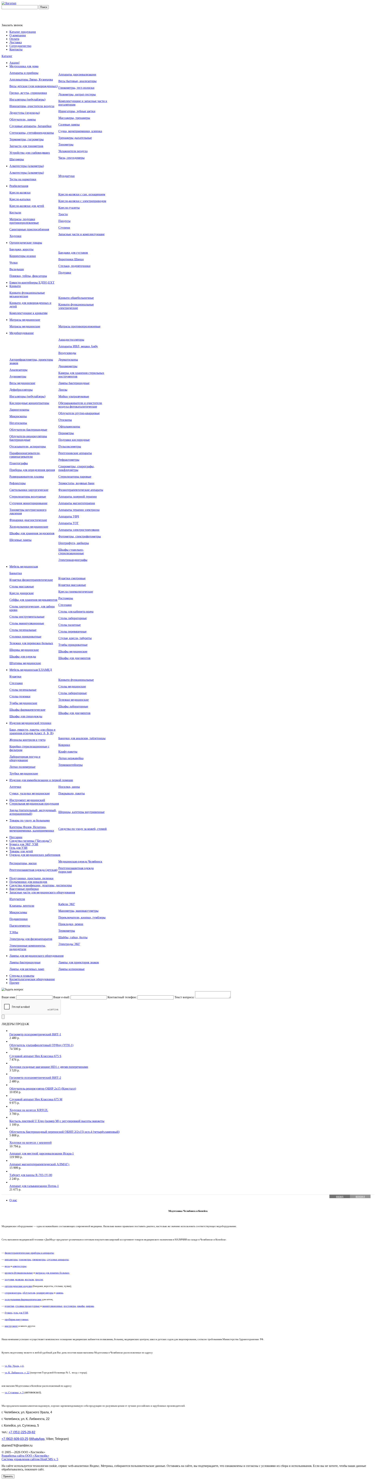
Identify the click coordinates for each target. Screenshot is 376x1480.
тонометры (25, 1259)
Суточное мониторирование (28, 503)
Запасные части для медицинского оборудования (42, 892)
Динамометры (67, 366)
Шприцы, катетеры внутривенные (81, 812)
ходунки (9, 1279)
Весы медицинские (22, 383)
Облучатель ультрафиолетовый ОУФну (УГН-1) (41, 1045)
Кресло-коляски (20, 192)
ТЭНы (13, 932)
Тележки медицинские (73, 699)
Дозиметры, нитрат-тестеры (77, 94)
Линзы (62, 389)
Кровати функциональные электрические (76, 306)
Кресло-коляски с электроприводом (82, 201)
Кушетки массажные (72, 585)
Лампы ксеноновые (71, 969)
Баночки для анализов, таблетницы (82, 738)
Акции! (14, 62)
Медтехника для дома (23, 66)
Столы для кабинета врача (75, 611)
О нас (13, 1200)
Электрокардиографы (72, 560)
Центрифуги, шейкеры (73, 543)
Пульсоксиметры (69, 446)
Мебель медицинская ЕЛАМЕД (30, 669)
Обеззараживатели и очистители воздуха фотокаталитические (80, 404)
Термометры (66, 930)
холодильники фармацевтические (23, 1299)
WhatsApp (37, 1438)
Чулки (13, 262)
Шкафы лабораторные (73, 706)
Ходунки (15, 236)
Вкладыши (16, 269)
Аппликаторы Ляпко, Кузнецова (31, 79)
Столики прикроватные (25, 636)
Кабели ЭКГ (66, 904)
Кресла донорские (21, 593)
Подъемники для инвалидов (28, 881)
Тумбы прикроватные (73, 644)
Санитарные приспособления (29, 229)
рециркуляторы (44, 1292)
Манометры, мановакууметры (78, 910)
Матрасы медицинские (24, 319)
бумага (8, 1312)
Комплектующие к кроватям (28, 313)
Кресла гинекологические (75, 591)
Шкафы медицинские (72, 651)
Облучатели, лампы (22, 119)
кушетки (9, 1306)
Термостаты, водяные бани (76, 483)
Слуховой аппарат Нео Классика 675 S (35, 1056)
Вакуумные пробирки (24, 889)
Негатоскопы (18, 423)
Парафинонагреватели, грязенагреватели (24, 454)
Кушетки (15, 676)
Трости (63, 214)
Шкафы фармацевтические (27, 709)
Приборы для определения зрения (32, 470)
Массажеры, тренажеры (74, 118)
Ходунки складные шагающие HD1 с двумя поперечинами (48, 1066)
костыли (29, 1279)
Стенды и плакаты (21, 975)
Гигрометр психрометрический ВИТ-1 (35, 1034)
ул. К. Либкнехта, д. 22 (17, 1372)
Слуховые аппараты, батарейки (30, 126)
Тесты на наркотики (22, 179)
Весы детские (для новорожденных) (33, 86)
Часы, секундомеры (71, 157)
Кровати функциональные (76, 679)
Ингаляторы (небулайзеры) (27, 99)
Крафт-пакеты (67, 751)
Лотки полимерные (22, 766)
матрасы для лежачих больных (52, 1272)
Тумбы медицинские (23, 703)
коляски (19, 1279)
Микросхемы (18, 912)
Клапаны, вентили (21, 905)
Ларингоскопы (19, 409)
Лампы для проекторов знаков (78, 962)
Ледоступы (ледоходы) (24, 112)
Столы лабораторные (72, 618)
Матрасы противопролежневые (79, 326)
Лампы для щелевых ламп (26, 969)
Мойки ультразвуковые (73, 396)
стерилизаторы (13, 1292)
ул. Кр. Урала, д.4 (14, 1365)
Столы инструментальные (26, 616)
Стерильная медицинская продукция (34, 803)
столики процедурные (27, 1306)
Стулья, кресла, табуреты (75, 638)
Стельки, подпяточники (74, 266)
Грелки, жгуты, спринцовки (28, 92)
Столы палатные (69, 624)
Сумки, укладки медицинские (29, 793)
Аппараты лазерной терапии (77, 496)
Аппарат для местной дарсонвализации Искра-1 (41, 1153)
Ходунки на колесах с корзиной (30, 1142)
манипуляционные (52, 1306)
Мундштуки (66, 176)
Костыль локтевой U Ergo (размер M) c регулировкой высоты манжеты (56, 1121)
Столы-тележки (19, 696)
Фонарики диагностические (28, 520)
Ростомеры (65, 598)
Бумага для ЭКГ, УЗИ (23, 844)
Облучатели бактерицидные (28, 429)
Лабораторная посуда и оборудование (24, 758)
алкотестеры (19, 1266)
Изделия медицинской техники (30, 723)
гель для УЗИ (21, 1312)
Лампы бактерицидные (73, 383)
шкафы (81, 1306)
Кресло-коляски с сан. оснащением (81, 194)
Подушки (64, 272)
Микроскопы (18, 416)
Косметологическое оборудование (32, 979)
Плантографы (18, 463)
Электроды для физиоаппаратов (30, 939)
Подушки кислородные (74, 439)
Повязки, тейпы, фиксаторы (28, 276)
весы (7, 1266)
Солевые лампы (69, 124)
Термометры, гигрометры (26, 139)
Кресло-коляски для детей (26, 206)
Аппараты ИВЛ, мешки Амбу (78, 346)
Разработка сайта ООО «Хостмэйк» (25, 1455)
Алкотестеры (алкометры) (26, 166)
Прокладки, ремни (70, 924)
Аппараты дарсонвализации (77, 74)
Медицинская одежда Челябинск (80, 861)
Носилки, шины (69, 786)
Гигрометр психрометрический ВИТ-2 (35, 1077)
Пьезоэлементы (19, 925)
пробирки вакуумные (16, 1319)
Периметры (66, 433)
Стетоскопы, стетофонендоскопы (31, 132)
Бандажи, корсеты (21, 249)
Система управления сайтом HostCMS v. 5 (30, 1459)
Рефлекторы (17, 483)
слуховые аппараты (58, 1259)
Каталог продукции (22, 31)
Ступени (64, 227)
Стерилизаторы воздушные (27, 496)
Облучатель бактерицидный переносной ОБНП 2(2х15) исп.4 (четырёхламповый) (64, 1131)
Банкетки (15, 573)
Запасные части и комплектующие (81, 234)
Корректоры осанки (22, 256)
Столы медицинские (72, 686)
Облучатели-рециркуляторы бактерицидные (28, 438)
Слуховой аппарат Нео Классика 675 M (35, 1099)
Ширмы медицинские (24, 649)
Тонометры (65, 144)
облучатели (29, 1292)
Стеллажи (65, 605)
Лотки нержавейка (70, 758)
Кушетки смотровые (72, 578)
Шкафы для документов (74, 658)
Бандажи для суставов (73, 252)
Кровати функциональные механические (27, 294)
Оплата (14, 38)
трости (39, 1279)
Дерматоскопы (68, 359)
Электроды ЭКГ (69, 944)
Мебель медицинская (23, 566)
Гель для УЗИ (18, 847)
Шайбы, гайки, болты (73, 937)
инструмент (11, 1326)
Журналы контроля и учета (27, 739)
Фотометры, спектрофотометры (79, 536)
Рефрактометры (68, 459)
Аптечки (15, 786)
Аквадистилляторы (71, 339)
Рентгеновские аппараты (75, 453)
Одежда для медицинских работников (34, 854)
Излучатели (17, 899)
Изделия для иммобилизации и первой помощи (41, 780)
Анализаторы (18, 369)
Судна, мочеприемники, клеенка (80, 131)
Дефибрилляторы (21, 389)
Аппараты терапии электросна (78, 509)
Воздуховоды (67, 353)
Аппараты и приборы (23, 73)
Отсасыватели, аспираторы (27, 446)
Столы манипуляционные (26, 623)
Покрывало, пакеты (71, 793)
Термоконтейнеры (70, 765)
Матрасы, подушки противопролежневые (24, 220)
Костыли (15, 212)
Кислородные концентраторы (29, 403)
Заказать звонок (12, 25)
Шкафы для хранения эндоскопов (31, 533)
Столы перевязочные (72, 631)
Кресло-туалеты (69, 207)
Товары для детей (21, 851)
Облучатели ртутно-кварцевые (79, 413)
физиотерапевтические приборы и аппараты (29, 1252)
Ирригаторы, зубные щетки (76, 111)
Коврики (64, 745)
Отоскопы (65, 419)
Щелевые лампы (20, 540)
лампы (59, 1292)
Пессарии (15, 837)
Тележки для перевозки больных (31, 643)
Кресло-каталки (20, 199)
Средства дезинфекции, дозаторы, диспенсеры (40, 885)
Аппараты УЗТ (68, 523)
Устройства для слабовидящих (29, 152)
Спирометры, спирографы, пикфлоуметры (76, 468)
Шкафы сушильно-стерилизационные (71, 551)
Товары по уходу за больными (29, 820)
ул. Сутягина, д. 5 (14, 1392)
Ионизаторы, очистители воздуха (31, 106)
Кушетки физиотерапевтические (31, 579)
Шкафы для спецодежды (25, 716)
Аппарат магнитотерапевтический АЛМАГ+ (39, 1164)
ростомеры (70, 1306)
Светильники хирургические (28, 490)
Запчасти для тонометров (26, 146)
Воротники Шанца (71, 259)
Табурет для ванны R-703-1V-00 (30, 1175)
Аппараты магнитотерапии (76, 503)
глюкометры (39, 1259)
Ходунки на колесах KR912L (28, 1110)
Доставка (15, 42)
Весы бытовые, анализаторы (77, 81)
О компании (17, 35)
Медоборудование (21, 333)
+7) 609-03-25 (15, 1438)
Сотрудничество (20, 46)
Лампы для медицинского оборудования (36, 955)
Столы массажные (21, 586)
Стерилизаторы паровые (74, 476)
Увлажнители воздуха (73, 151)
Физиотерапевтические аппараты (80, 490)
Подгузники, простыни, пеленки (31, 878)
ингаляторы (11, 1259)
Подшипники (18, 919)
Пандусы (64, 221)
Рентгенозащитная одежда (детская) (33, 870)
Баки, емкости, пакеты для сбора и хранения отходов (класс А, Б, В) (32, 731)
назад (339, 1196)
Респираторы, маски (23, 863)
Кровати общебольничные (76, 297)
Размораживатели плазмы (26, 476)
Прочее (14, 982)
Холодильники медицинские (28, 526)
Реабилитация (18, 186)
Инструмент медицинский (27, 800)
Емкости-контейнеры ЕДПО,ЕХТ (31, 282)
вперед (360, 1196)
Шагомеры (16, 159)
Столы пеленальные (22, 630)
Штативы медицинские (25, 663)
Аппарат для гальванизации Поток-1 (34, 1186)
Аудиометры (17, 376)
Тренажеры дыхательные (75, 137)
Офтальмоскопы (69, 426)
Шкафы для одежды (22, 656)
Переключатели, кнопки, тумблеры (82, 917)
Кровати (15, 286)
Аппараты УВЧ (68, 516)
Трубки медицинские (23, 773)
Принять (8, 1476)
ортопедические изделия (18, 1286)
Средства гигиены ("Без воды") (30, 840)
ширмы (90, 1306)
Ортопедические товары (25, 242)
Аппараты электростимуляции (78, 529)
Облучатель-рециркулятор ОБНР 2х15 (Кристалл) (42, 1088)
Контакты (16, 49)
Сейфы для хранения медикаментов (33, 599)
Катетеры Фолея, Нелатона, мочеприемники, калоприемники (31, 828)
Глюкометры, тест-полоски (76, 87)
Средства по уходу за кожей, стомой (82, 828)
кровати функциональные (19, 1272)
